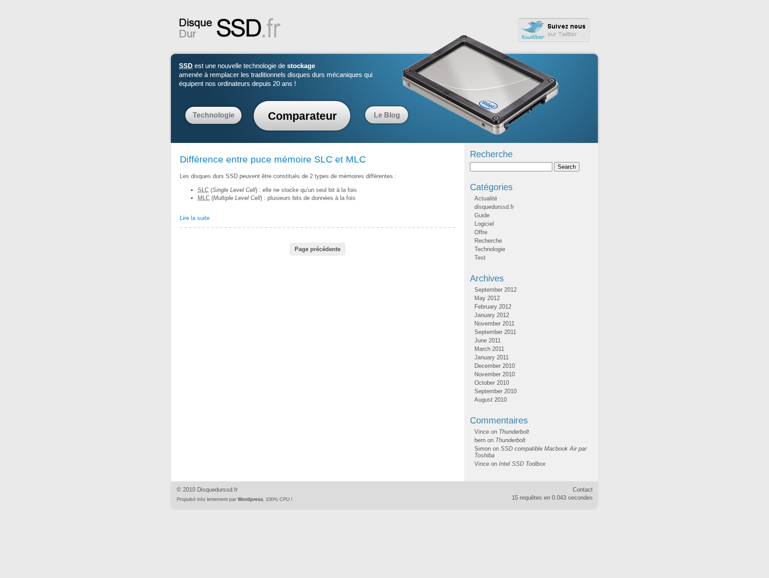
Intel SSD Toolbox (522, 463)
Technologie (214, 115)
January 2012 (491, 315)
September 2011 (495, 332)
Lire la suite (195, 218)
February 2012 (492, 306)
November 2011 (494, 323)
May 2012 (487, 298)
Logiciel (484, 223)
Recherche (488, 240)
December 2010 (494, 365)
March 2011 (489, 349)
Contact (583, 489)
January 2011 (491, 357)
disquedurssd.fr (494, 207)
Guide (482, 215)
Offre (480, 232)
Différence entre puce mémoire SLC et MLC (273, 159)
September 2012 (495, 289)
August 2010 (490, 399)
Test (480, 257)
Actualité (485, 198)
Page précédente (317, 249)
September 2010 (495, 391)
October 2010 (491, 382)
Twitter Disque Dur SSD (554, 30)
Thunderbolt (514, 431)
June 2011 (487, 340)
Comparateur (302, 116)
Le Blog (387, 115)
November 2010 (494, 374)
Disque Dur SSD (230, 28)
